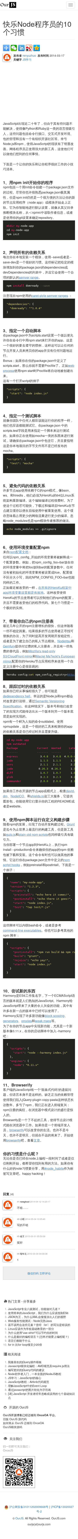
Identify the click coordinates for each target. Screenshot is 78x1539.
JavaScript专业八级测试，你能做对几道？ (34, 1309)
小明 (22, 1219)
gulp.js (11, 834)
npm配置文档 (18, 552)
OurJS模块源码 (12, 1427)
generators (10, 1021)
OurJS (19, 1518)
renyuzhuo (29, 55)
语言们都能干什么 (19, 1341)
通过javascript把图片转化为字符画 (29, 1390)
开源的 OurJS (18, 1407)
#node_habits (54, 1168)
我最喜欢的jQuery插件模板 (25, 1362)
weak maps (43, 1021)
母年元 (23, 1253)
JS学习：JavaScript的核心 (24, 1378)
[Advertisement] (33, 92)
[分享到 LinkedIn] (21, 48)
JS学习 (27, 59)
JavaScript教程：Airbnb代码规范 (28, 1382)
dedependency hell (16, 696)
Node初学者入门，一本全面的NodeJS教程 (34, 1374)
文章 (37, 1140)
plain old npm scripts (33, 834)
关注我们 (15, 1438)
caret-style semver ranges (50, 295)
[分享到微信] (14, 48)
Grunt (71, 824)
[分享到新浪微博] (29, 48)
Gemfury (9, 646)
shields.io (37, 796)
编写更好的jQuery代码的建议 (26, 1370)
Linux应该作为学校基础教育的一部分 (31, 1329)
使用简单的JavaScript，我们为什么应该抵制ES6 (38, 1313)
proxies (26, 1021)
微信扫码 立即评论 (39, 1273)
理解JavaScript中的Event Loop (27, 1386)
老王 (22, 1236)
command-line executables (22, 930)
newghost (24, 1201)
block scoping (54, 1015)
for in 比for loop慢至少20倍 (25, 1345)
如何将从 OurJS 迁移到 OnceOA (23, 1423)
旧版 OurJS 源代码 (15, 1419)
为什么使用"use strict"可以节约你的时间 (33, 1333)
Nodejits (63, 641)
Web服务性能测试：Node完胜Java (30, 1321)
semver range (28, 277)
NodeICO (17, 796)
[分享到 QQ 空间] (36, 48)
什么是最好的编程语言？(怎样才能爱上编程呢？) (38, 1337)
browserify (16, 1130)
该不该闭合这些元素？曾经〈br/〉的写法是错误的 (39, 1325)
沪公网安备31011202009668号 (28, 1507)
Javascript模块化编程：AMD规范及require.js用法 (39, 1366)
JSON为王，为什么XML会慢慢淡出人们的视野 (37, 1317)
